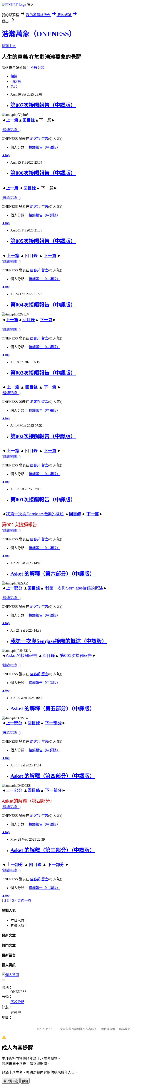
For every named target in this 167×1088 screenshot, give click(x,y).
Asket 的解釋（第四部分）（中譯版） (52, 776)
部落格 (15, 81)
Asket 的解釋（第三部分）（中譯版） (52, 850)
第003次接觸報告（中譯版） (43, 373)
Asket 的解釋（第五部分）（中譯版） (52, 708)
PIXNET (51, 1029)
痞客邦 (35, 138)
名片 (13, 87)
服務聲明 (124, 1029)
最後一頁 (24, 900)
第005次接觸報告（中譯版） (43, 241)
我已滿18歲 (10, 1081)
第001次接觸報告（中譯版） (43, 499)
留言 (44, 138)
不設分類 (37, 67)
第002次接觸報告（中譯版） (43, 436)
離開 (25, 1081)
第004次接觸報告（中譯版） (43, 305)
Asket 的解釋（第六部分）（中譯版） (52, 574)
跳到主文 (9, 46)
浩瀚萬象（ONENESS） (39, 34)
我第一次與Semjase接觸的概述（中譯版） (58, 641)
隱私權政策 (108, 1029)
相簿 (13, 76)
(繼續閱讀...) (11, 130)
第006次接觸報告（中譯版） (43, 173)
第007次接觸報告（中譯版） (43, 105)
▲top (6, 155)
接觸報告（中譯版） (44, 147)
